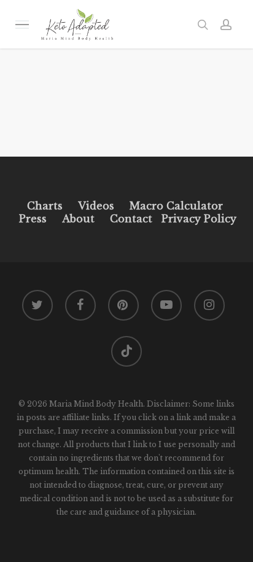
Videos (96, 206)
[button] (22, 24)
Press (33, 219)
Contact (131, 219)
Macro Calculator (176, 206)
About (78, 219)
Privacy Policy (197, 219)
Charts (45, 206)
